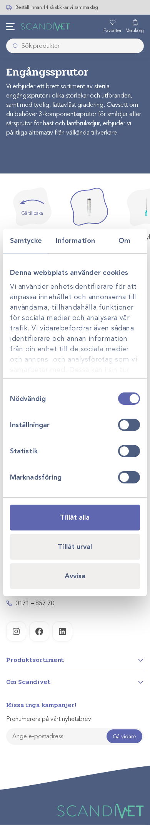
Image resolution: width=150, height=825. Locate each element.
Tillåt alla (75, 517)
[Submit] (13, 46)
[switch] (129, 425)
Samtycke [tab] (26, 240)
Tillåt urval (75, 546)
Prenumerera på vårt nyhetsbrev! (49, 719)
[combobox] (75, 46)
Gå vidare (124, 736)
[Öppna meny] (10, 26)
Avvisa (75, 576)
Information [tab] (75, 240)
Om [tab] (124, 240)
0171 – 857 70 (34, 603)
